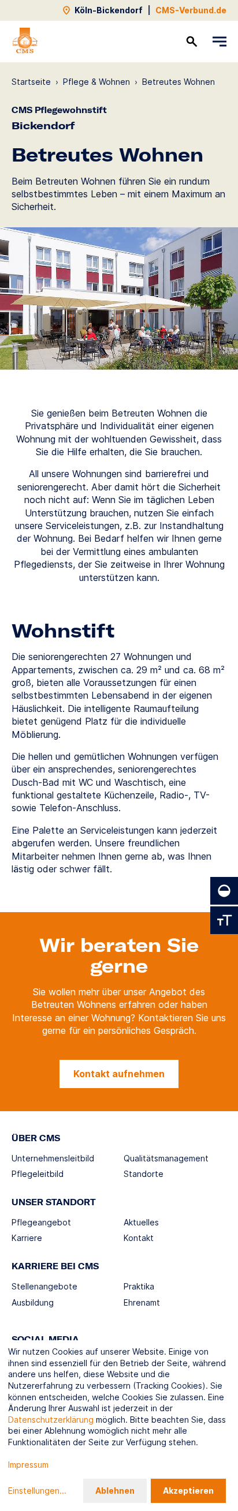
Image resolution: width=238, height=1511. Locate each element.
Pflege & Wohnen (96, 82)
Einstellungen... (37, 1490)
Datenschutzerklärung (51, 1419)
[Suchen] (192, 41)
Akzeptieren (188, 1490)
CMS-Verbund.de (190, 10)
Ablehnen (115, 1490)
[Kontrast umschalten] (224, 891)
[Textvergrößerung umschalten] (224, 920)
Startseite (31, 82)
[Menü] (219, 41)
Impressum (28, 1464)
